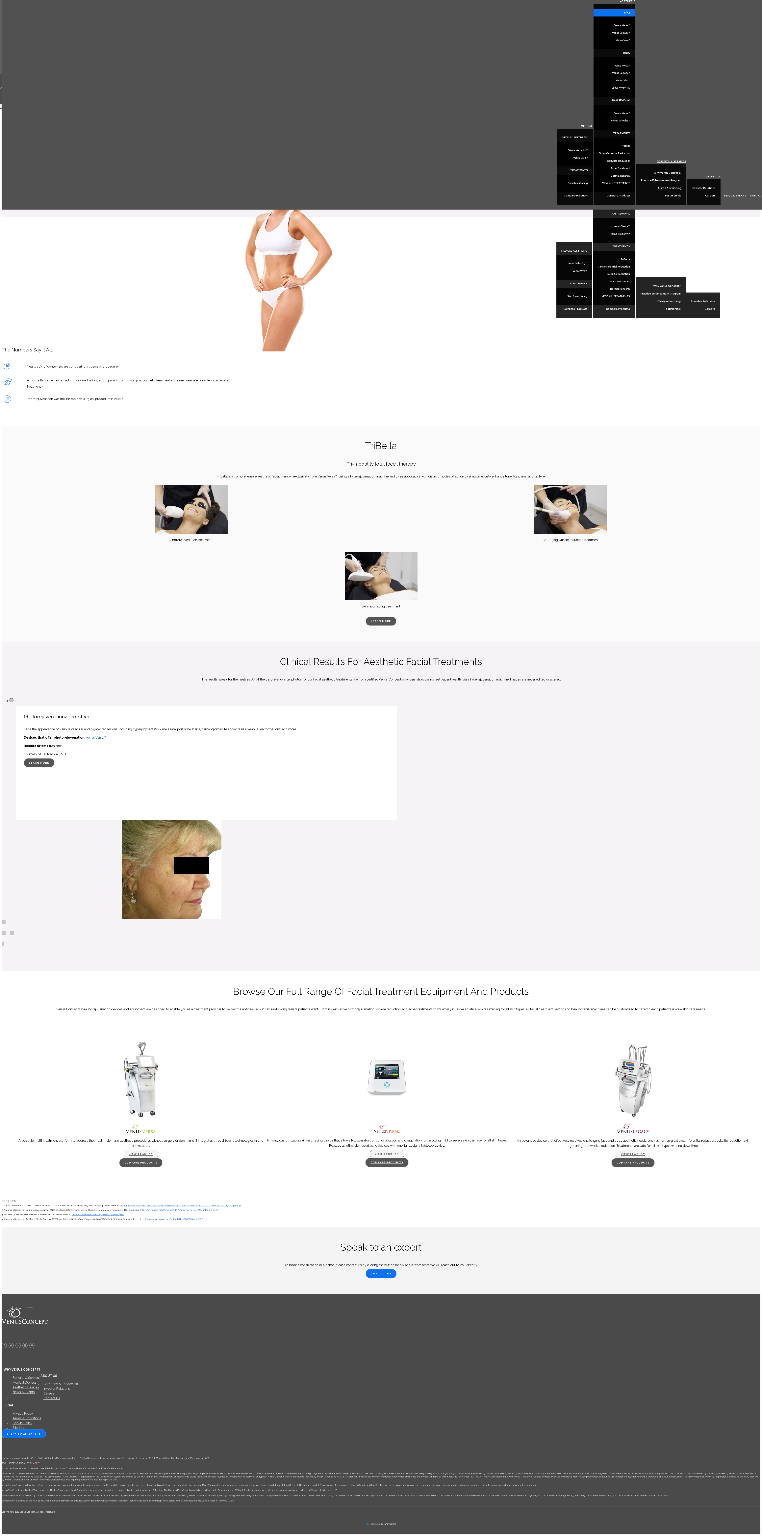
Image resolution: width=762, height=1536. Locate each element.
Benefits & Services (671, 274)
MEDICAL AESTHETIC (574, 250)
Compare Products (575, 308)
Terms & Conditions (27, 1418)
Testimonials (672, 308)
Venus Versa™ (622, 226)
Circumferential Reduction (614, 266)
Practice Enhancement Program (661, 293)
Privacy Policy (23, 1413)
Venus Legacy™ (621, 33)
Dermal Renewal (620, 289)
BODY (626, 52)
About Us (713, 289)
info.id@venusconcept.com (64, 1458)
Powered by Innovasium (383, 1524)
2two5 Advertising (669, 301)
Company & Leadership (60, 1384)
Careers (710, 308)
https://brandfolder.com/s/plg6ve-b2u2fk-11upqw (98, 1214)
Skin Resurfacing (577, 296)
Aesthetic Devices (26, 1387)
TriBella (625, 259)
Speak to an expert (24, 1433)
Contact (755, 309)
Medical (586, 239)
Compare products (140, 1162)
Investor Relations (703, 301)
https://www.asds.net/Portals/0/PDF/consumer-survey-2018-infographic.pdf (179, 1210)
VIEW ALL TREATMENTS (616, 296)
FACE (627, 12)
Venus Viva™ (580, 271)
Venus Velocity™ (577, 263)
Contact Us (381, 1273)
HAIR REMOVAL (621, 213)
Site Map (19, 1428)
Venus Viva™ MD (621, 88)
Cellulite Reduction (618, 274)
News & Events (735, 309)
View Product (141, 1154)
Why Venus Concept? (667, 285)
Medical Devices (25, 1382)
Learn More (383, 620)
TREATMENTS (578, 283)
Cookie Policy (22, 1423)
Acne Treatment (620, 281)
